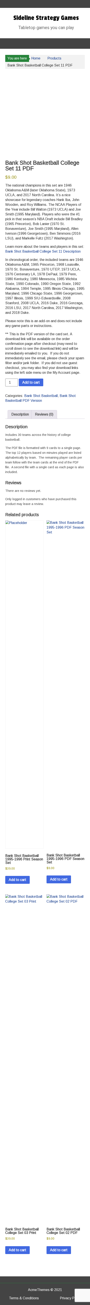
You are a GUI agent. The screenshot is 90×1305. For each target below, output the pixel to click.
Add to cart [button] (17, 880)
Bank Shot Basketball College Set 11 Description (43, 251)
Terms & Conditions (24, 1298)
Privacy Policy (70, 1298)
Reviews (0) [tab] (44, 414)
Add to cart (31, 382)
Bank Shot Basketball (41, 396)
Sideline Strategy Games (46, 18)
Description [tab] (20, 414)
